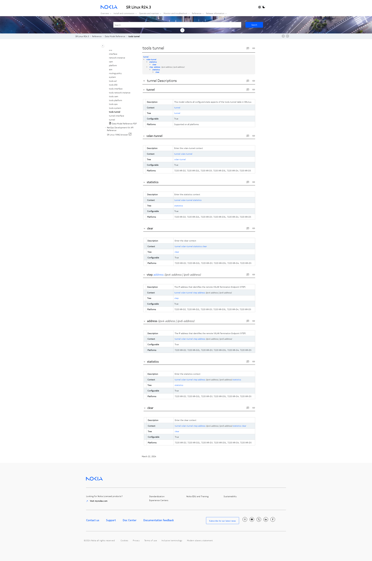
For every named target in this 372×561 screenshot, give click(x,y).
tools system (115, 107)
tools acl (113, 80)
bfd (110, 49)
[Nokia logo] (94, 478)
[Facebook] (272, 519)
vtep (151, 67)
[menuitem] (105, 13)
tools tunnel (134, 36)
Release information (215, 13)
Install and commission (124, 13)
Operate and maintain (149, 13)
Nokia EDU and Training (197, 496)
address (157, 67)
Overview (105, 13)
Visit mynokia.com (98, 500)
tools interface (115, 88)
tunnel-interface (116, 115)
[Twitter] (258, 519)
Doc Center (129, 520)
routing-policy (115, 73)
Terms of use (150, 540)
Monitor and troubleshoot (175, 13)
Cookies (124, 540)
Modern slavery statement (200, 540)
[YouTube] (252, 519)
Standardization (156, 496)
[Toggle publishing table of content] (102, 45)
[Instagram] (245, 519)
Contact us (92, 520)
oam (111, 61)
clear (154, 64)
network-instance (117, 57)
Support (111, 520)
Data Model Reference (115, 36)
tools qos (113, 104)
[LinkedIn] (265, 519)
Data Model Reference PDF (124, 123)
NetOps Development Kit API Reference (120, 129)
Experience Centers (158, 500)
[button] (108, 50)
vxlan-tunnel (151, 59)
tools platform (115, 100)
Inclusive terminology (172, 540)
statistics (153, 62)
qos (110, 69)
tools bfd (113, 84)
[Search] (254, 25)
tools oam (113, 96)
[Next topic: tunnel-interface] (287, 36)
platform (113, 65)
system (112, 77)
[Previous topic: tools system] (283, 36)
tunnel (112, 119)
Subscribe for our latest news (222, 521)
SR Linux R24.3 (82, 36)
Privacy (136, 540)
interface (113, 53)
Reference (196, 13)
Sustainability (230, 496)
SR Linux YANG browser (117, 134)
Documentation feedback (158, 520)
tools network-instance (119, 92)
